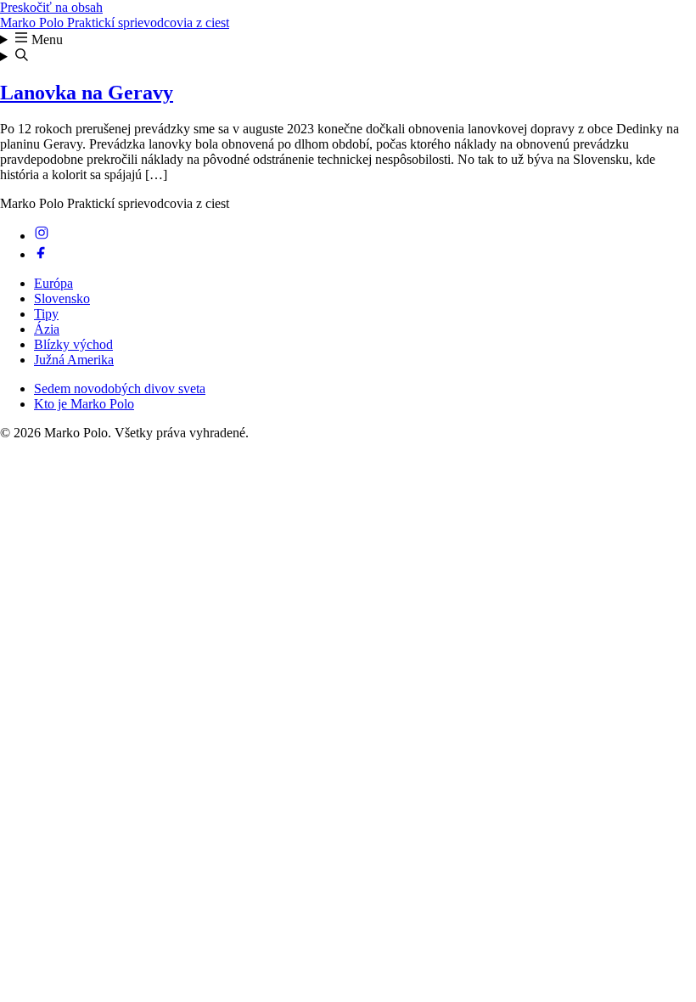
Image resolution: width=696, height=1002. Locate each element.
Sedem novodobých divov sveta (119, 388)
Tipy (46, 314)
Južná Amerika (74, 359)
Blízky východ (73, 344)
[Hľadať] (348, 56)
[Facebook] (41, 254)
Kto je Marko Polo (84, 404)
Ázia (46, 329)
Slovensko (62, 298)
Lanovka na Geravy (86, 93)
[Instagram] (41, 235)
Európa (53, 283)
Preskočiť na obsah (51, 7)
